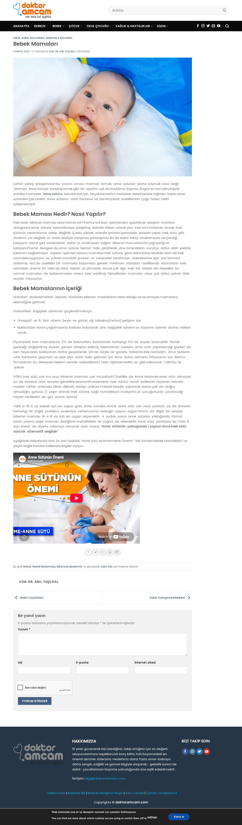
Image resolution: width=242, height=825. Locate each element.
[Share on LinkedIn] (117, 552)
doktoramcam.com (131, 802)
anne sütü (51, 194)
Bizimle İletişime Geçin (105, 793)
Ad (20, 663)
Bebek (57, 26)
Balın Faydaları (31, 597)
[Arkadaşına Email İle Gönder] (102, 552)
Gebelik (40, 26)
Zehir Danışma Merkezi (168, 597)
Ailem (161, 26)
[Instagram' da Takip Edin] (203, 26)
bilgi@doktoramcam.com (105, 778)
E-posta (82, 663)
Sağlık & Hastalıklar (133, 26)
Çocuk (74, 26)
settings (152, 817)
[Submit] (224, 10)
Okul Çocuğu (98, 26)
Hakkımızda (56, 793)
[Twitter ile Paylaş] (95, 552)
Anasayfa (21, 26)
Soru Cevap (134, 793)
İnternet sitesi (145, 663)
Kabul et (179, 817)
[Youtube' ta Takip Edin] (218, 26)
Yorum (24, 629)
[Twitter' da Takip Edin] (208, 26)
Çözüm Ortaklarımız (161, 793)
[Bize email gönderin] (213, 26)
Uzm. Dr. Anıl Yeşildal (62, 51)
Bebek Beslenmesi (33, 38)
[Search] (227, 26)
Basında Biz (76, 793)
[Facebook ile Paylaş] (88, 552)
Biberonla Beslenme (59, 38)
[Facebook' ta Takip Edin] (197, 26)
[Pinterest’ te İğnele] (110, 552)
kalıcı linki (106, 566)
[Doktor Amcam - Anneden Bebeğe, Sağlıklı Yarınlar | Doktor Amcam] (32, 10)
